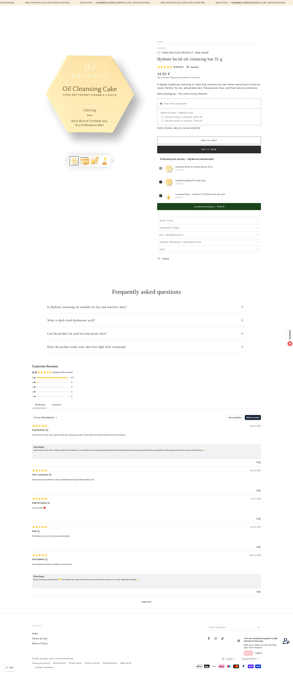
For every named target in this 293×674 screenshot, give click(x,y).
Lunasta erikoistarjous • (209, 206)
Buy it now (209, 149)
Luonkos (161, 48)
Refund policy (59, 663)
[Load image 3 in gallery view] (94, 161)
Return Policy (40, 643)
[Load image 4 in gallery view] (104, 161)
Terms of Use (39, 638)
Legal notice (125, 663)
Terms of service (92, 663)
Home (160, 42)
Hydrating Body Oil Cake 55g (190, 180)
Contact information (44, 667)
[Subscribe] (259, 627)
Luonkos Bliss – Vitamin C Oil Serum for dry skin (200, 194)
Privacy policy (75, 663)
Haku (35, 633)
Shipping (174, 77)
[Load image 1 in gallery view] (74, 161)
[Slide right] (113, 161)
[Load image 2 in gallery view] (84, 161)
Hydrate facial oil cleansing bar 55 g (193, 167)
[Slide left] (65, 161)
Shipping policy (110, 663)
